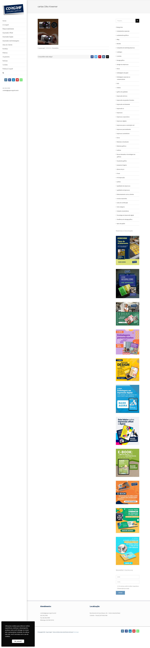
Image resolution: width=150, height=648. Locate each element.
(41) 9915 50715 (50, 620)
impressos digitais (122, 121)
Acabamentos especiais (123, 31)
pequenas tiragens (122, 165)
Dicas (118, 68)
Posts (118, 173)
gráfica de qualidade (122, 92)
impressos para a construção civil (125, 125)
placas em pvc (120, 169)
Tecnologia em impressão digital (125, 215)
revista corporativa (122, 198)
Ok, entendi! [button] (18, 641)
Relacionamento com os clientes (125, 194)
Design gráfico (120, 60)
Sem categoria (121, 207)
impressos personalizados (124, 129)
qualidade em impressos (123, 190)
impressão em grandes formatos (125, 100)
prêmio (119, 182)
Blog (118, 39)
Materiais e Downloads (123, 142)
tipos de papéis (121, 223)
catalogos (119, 52)
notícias (119, 150)
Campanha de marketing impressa (126, 48)
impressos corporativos (123, 117)
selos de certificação (122, 202)
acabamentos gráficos (123, 35)
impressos (119, 112)
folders (119, 87)
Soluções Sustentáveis (123, 211)
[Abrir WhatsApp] (145, 643)
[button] (13, 73)
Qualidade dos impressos (123, 186)
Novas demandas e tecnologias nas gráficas (126, 156)
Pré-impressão (121, 177)
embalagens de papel (122, 73)
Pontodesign (76, 632)
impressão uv (120, 108)
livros (118, 137)
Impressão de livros (122, 96)
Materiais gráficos (121, 146)
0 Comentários (55, 48)
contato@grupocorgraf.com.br (11, 90)
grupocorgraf (42, 48)
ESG (118, 83)
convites (119, 56)
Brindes (119, 43)
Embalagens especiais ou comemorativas (123, 78)
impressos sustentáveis (123, 133)
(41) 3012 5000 (44, 615)
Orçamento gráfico (122, 161)
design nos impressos (122, 64)
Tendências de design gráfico (124, 219)
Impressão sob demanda (123, 104)
